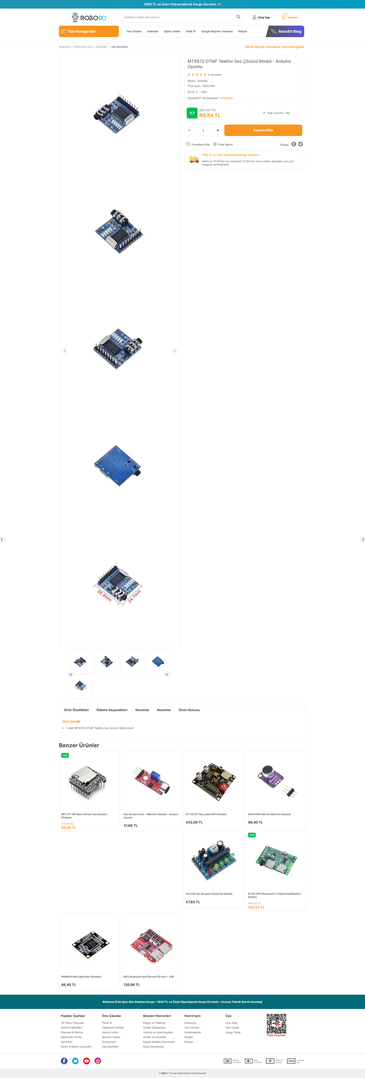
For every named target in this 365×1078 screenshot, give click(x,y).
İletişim (242, 31)
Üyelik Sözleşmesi (154, 1027)
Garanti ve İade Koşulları (158, 1032)
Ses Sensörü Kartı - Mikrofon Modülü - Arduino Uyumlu (151, 816)
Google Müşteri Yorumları (217, 31)
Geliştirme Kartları (113, 1027)
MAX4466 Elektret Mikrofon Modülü (269, 814)
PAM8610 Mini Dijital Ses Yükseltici (81, 976)
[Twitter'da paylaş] (300, 145)
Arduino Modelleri (71, 1027)
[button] (294, 145)
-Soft (163, 1073)
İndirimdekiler (192, 1032)
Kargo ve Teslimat (154, 1022)
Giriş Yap (264, 17)
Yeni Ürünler (133, 31)
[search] (237, 17)
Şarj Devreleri (110, 1046)
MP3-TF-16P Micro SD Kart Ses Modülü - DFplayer (85, 816)
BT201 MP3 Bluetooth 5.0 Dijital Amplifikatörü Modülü (274, 895)
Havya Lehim (110, 1032)
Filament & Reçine (72, 1032)
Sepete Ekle (263, 130)
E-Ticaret (172, 1073)
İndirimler (152, 31)
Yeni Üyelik (232, 1027)
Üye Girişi (231, 1022)
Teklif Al (191, 31)
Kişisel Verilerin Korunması (159, 1041)
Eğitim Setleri (172, 31)
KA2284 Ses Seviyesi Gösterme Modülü (209, 893)
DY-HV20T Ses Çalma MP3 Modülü (206, 814)
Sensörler (66, 1041)
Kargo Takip (233, 1032)
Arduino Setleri (111, 1037)
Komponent (109, 1041)
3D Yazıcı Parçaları (72, 1022)
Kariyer (188, 1041)
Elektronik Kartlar (71, 1037)
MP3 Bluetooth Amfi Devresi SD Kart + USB (149, 976)
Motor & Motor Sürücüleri (76, 1046)
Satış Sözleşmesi (153, 1046)
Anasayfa (190, 1022)
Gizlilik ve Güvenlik (154, 1037)
